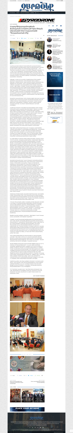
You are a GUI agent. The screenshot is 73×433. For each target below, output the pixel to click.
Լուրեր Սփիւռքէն (18, 16)
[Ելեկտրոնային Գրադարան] (55, 79)
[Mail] (57, 0)
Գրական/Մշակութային (15, 395)
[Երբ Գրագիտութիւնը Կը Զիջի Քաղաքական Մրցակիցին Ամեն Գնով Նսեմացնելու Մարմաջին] (49, 67)
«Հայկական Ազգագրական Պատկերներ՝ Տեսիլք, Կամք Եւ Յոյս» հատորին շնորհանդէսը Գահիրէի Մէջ (16, 399)
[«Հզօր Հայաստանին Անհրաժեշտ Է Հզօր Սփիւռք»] (49, 45)
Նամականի (54, 56)
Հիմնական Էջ (12, 16)
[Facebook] (56, 0)
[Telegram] (61, 0)
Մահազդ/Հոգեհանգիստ (56, 49)
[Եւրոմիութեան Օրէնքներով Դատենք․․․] (49, 39)
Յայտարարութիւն (55, 44)
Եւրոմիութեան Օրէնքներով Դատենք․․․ (57, 40)
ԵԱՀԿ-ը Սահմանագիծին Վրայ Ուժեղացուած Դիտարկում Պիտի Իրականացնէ (16, 382)
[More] (41, 38)
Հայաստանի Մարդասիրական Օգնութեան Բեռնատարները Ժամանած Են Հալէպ (39, 399)
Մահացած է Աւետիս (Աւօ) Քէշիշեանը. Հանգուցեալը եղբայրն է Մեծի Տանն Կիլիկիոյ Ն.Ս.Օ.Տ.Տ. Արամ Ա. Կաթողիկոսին (57, 52)
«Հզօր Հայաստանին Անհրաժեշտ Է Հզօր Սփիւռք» (56, 46)
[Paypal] (58, 0)
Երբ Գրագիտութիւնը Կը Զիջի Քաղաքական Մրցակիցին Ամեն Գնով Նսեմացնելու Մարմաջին (57, 67)
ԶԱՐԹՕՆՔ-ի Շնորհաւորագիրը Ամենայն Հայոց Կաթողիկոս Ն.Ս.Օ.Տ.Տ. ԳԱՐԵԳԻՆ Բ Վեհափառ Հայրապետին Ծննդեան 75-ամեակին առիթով (57, 60)
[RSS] (60, 0)
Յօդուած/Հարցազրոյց (56, 38)
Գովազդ (27, 354)
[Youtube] (62, 0)
